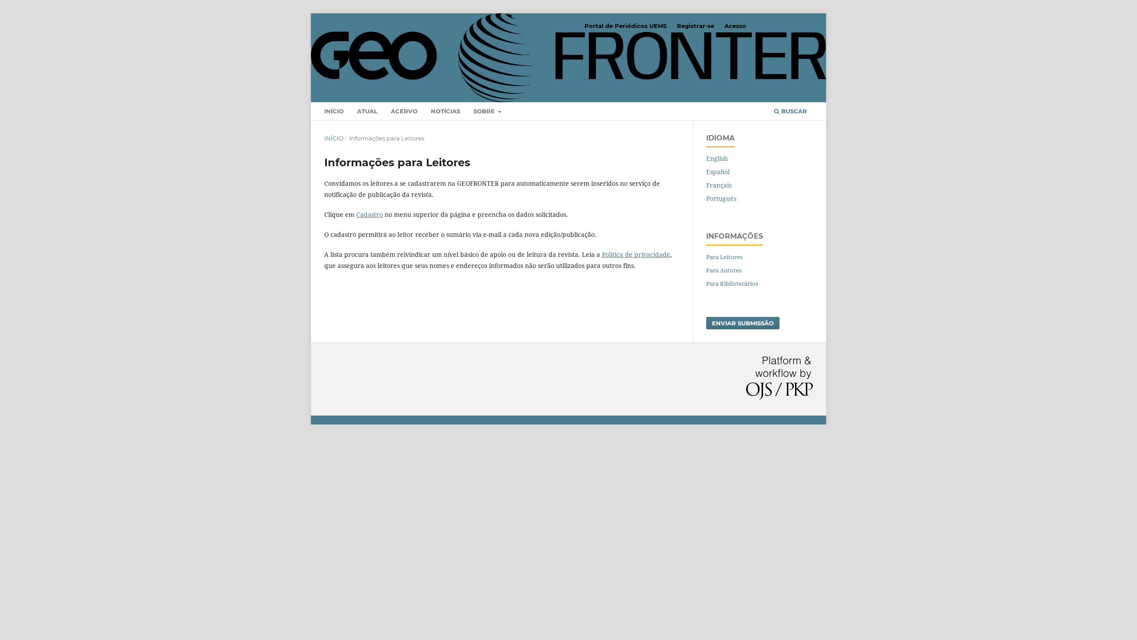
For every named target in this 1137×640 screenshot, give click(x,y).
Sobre (485, 111)
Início (334, 111)
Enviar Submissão (743, 323)
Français (718, 185)
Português (721, 198)
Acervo (404, 111)
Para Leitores (724, 257)
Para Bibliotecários (732, 284)
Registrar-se (695, 25)
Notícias (445, 111)
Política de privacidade (636, 254)
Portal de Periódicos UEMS (625, 25)
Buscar (793, 111)
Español (718, 172)
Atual (367, 111)
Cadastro (369, 214)
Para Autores (724, 270)
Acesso (735, 25)
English (717, 158)
